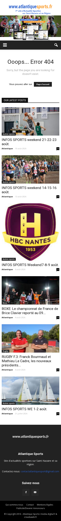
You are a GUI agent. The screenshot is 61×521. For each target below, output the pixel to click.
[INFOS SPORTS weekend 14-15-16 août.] (30, 169)
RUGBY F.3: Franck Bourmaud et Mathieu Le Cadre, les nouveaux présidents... (26, 361)
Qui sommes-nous (14, 504)
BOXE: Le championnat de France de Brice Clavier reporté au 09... (30, 311)
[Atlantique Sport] (30, 7)
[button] (56, 45)
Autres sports (9, 134)
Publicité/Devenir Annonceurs (30, 508)
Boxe (5, 303)
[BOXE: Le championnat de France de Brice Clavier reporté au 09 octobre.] (30, 290)
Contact (30, 504)
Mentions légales (45, 504)
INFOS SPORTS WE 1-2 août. (24, 409)
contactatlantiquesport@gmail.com (40, 471)
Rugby (5, 351)
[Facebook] (26, 492)
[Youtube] (35, 492)
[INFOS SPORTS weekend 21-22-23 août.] (30, 121)
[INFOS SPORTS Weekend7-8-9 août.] (30, 232)
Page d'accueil (42, 84)
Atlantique (7, 148)
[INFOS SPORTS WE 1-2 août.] (30, 391)
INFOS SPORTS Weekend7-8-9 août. (30, 265)
